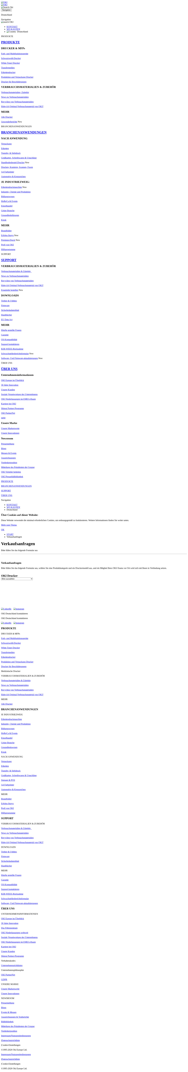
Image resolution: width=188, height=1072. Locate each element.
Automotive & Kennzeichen (13, 176)
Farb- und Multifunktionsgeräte (14, 53)
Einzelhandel (6, 206)
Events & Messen (8, 1012)
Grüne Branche (7, 210)
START (10, 534)
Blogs (3, 448)
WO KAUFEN (13, 29)
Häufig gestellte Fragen (11, 330)
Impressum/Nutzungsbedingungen (16, 1036)
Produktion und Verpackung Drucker (17, 77)
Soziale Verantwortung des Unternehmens (19, 394)
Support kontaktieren (10, 344)
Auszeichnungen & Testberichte (15, 1017)
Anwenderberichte (9, 122)
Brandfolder (6, 231)
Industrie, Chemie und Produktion (16, 192)
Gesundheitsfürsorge (10, 215)
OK (2, 529)
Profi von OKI (7, 245)
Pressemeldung (7, 444)
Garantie (5, 335)
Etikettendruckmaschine (11, 187)
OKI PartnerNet (8, 413)
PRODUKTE (10, 42)
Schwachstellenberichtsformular (15, 353)
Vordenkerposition (9, 462)
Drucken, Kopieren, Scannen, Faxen (17, 167)
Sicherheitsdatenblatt (10, 310)
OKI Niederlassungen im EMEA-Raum (18, 399)
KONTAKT (12, 26)
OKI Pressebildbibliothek (12, 476)
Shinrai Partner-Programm (12, 408)
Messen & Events (8, 453)
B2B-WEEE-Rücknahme (12, 349)
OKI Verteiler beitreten (11, 472)
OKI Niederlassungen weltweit (14, 932)
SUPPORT (8, 260)
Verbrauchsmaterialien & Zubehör (16, 271)
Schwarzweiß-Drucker (11, 58)
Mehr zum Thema (9, 525)
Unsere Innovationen (10, 433)
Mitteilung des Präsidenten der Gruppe (18, 467)
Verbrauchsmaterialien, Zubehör (15, 92)
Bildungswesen (7, 196)
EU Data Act (6, 319)
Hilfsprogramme (8, 249)
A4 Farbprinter (7, 172)
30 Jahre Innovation (9, 385)
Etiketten (5, 148)
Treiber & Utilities (9, 301)
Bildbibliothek (7, 1021)
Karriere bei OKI (8, 404)
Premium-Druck (8, 240)
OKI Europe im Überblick (12, 380)
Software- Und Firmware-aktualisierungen (19, 358)
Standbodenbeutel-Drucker (12, 162)
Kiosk (3, 220)
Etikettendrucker (8, 72)
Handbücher (6, 315)
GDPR (4, 979)
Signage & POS (8, 780)
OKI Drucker (9, 575)
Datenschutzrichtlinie (11, 1040)
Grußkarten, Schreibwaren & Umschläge (19, 158)
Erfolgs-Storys (7, 235)
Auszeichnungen (8, 458)
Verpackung (6, 144)
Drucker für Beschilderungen (13, 82)
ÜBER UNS (9, 369)
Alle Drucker (7, 117)
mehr (3, 418)
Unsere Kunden (8, 390)
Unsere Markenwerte (10, 428)
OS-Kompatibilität (9, 339)
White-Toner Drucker (10, 63)
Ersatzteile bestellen (9, 290)
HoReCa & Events (9, 201)
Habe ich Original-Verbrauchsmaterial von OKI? (22, 106)
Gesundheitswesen (9, 747)
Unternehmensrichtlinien (11, 965)
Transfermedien (8, 68)
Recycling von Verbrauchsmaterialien (17, 102)
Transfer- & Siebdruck (11, 153)
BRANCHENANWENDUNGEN (24, 132)
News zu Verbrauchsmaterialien (15, 97)
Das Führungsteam (9, 928)
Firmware (5, 305)
